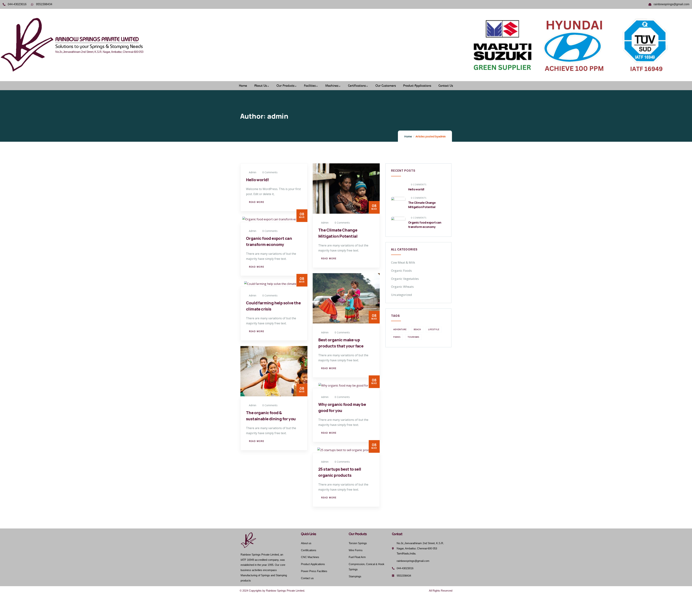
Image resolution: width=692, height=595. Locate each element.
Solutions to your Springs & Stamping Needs (99, 46)
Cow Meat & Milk (403, 262)
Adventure (400, 329)
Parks (396, 337)
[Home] (27, 45)
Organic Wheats (402, 287)
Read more (256, 202)
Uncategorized (401, 295)
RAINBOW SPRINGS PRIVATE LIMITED (97, 39)
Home (408, 136)
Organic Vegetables (405, 279)
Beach (417, 329)
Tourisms (413, 337)
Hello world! (257, 179)
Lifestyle (433, 329)
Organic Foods (401, 270)
